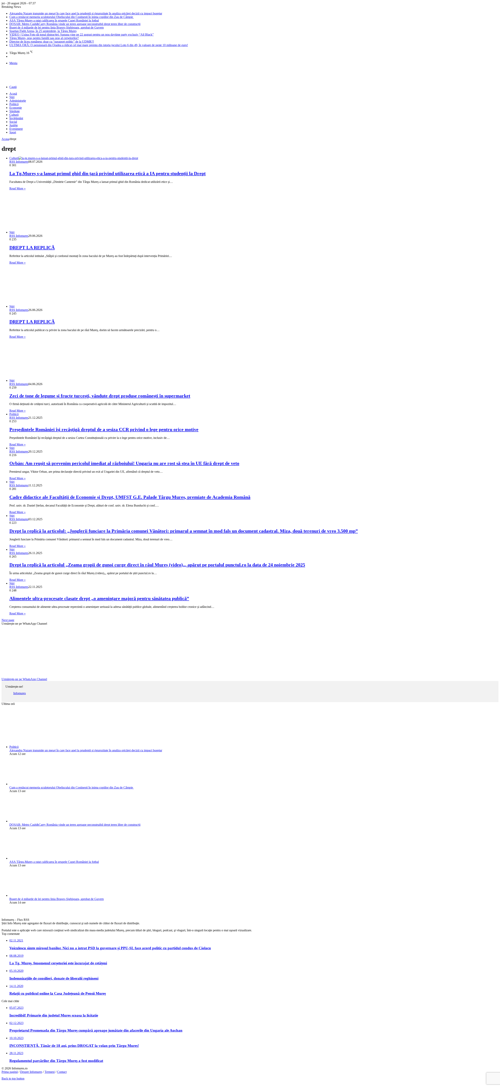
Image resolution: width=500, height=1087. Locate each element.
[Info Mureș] (7, 79)
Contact (62, 1072)
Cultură (14, 114)
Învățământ (16, 118)
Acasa (5, 139)
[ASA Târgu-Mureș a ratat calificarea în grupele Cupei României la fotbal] (30, 858)
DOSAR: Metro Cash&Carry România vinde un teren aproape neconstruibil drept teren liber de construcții (74, 24)
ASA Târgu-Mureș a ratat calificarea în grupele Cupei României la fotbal (54, 20)
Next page (8, 620)
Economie (15, 107)
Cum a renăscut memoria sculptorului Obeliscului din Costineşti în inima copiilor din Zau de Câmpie (71, 17)
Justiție (13, 125)
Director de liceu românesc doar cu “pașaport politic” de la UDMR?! (51, 41)
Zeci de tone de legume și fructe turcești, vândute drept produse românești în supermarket (99, 395)
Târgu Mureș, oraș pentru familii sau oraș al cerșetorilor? (44, 38)
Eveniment (16, 128)
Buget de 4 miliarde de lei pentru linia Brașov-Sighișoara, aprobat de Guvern (56, 27)
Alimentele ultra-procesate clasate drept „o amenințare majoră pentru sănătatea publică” (99, 598)
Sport (12, 132)
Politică (14, 104)
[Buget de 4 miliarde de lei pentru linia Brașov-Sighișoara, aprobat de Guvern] (30, 895)
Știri (11, 97)
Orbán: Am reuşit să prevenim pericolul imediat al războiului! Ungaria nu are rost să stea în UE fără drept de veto (124, 463)
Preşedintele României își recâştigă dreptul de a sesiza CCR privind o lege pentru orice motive (103, 429)
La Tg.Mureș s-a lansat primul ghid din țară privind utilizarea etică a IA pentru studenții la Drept (107, 173)
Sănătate (14, 111)
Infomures (19, 693)
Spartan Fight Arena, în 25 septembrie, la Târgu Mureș (43, 31)
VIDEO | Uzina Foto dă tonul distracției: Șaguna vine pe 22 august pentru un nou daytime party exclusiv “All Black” (81, 34)
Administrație (17, 100)
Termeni (50, 1072)
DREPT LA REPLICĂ (32, 247)
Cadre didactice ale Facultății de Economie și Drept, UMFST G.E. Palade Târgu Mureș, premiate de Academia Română (129, 497)
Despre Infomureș (31, 1072)
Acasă (13, 93)
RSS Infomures (18, 161)
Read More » (17, 188)
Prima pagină (10, 1072)
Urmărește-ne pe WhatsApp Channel (24, 679)
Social (13, 121)
